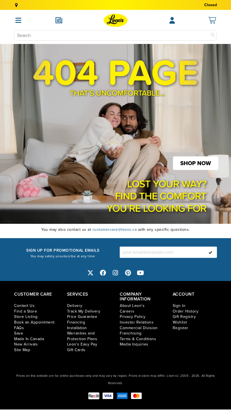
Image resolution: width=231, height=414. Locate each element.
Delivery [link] (75, 306)
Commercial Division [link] (139, 328)
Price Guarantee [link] (82, 317)
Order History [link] (186, 311)
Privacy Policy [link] (132, 317)
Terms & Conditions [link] (138, 339)
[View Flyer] (59, 20)
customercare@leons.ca (114, 230)
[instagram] (115, 272)
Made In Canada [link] (29, 339)
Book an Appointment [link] (34, 322)
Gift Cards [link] (76, 350)
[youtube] (140, 272)
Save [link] (18, 333)
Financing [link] (76, 322)
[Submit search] (213, 35)
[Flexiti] (93, 395)
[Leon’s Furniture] (116, 20)
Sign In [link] (179, 306)
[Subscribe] (210, 252)
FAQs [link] (19, 328)
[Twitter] (90, 272)
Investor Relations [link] (137, 322)
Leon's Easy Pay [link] (82, 344)
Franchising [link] (131, 333)
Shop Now (195, 163)
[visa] (108, 395)
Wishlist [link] (180, 322)
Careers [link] (127, 311)
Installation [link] (77, 328)
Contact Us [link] (24, 306)
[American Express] (122, 395)
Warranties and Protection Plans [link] (82, 336)
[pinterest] (128, 272)
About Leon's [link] (132, 306)
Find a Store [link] (25, 311)
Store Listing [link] (26, 317)
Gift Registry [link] (184, 317)
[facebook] (103, 272)
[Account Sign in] (172, 20)
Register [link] (180, 328)
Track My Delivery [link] (84, 311)
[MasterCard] (136, 395)
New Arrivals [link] (26, 344)
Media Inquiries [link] (134, 344)
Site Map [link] (22, 350)
